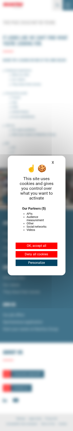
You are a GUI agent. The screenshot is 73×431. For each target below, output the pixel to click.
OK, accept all (36, 246)
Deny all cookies (36, 254)
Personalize (36, 263)
